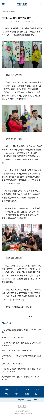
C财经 (27, 389)
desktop (37, 400)
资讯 (17, 389)
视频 (37, 389)
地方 (17, 394)
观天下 (37, 394)
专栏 (6, 394)
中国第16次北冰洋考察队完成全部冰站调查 (17, 351)
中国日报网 (5, 12)
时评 (6, 389)
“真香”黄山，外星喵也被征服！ (13, 364)
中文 (29, 400)
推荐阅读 (7, 323)
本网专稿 (11, 12)
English (21, 400)
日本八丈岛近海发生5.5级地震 (13, 337)
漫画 (27, 394)
